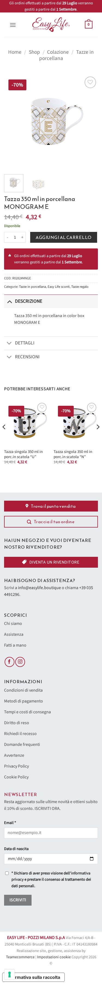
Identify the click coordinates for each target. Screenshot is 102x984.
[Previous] (13, 122)
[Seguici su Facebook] (9, 662)
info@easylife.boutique (39, 588)
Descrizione (28, 301)
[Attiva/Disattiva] (9, 301)
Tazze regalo (79, 286)
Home (14, 52)
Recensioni (27, 356)
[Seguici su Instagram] (20, 662)
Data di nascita (16, 849)
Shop (34, 52)
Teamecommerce (20, 957)
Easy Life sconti (59, 286)
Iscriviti (18, 900)
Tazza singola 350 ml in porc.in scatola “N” (73, 454)
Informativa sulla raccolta (33, 977)
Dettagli (25, 343)
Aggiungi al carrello (64, 237)
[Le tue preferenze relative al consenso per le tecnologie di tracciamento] (9, 974)
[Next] (89, 122)
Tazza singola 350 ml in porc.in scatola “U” (23, 454)
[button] (13, 24)
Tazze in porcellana (32, 286)
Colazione (58, 52)
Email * (10, 823)
